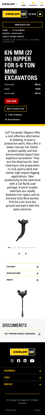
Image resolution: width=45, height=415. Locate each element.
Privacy (37, 410)
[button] (9, 247)
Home (5, 30)
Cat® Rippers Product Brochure (19, 334)
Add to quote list (15, 109)
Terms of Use (10, 410)
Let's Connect (40, 14)
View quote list (22, 25)
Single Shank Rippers (13, 37)
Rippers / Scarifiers (12, 34)
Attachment (18, 30)
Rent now (11, 101)
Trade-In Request (15, 115)
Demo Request (14, 120)
